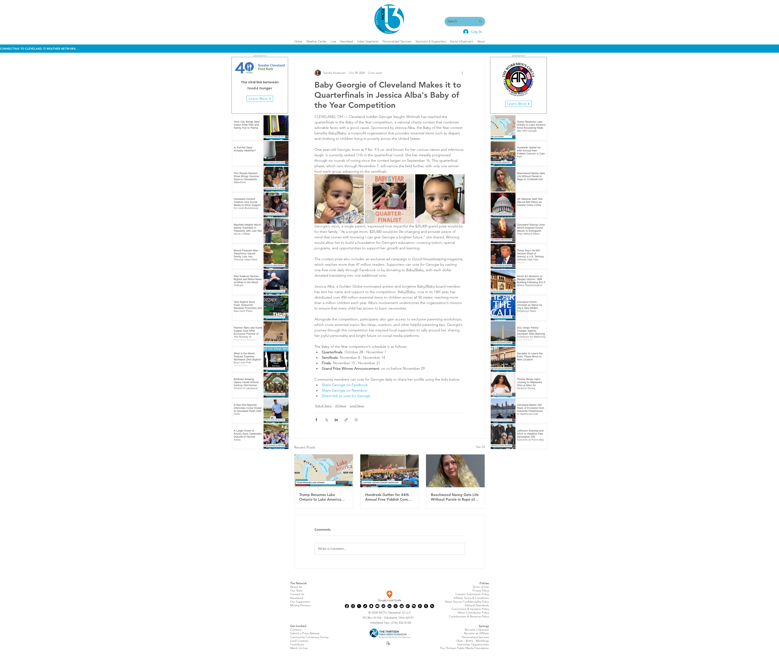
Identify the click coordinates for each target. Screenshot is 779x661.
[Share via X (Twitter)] (326, 420)
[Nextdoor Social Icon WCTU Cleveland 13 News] (414, 606)
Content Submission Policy (472, 594)
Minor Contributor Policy (473, 612)
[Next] (282, 85)
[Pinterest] (420, 606)
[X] (359, 606)
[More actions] (462, 72)
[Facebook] (347, 606)
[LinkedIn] (389, 606)
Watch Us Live (299, 648)
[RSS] (432, 606)
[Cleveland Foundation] (516, 107)
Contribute (297, 644)
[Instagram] (353, 606)
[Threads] (396, 606)
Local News (357, 406)
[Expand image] (339, 199)
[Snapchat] (371, 606)
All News (340, 406)
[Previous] (237, 85)
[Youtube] (377, 606)
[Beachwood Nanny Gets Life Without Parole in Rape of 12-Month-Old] (455, 470)
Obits (459, 641)
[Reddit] (402, 606)
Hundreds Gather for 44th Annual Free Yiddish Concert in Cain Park (389, 497)
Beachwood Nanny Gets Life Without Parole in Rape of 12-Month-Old (455, 497)
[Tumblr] (426, 606)
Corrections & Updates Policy (470, 609)
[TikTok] (365, 606)
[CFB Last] (267, 107)
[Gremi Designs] (521, 107)
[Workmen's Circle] (511, 107)
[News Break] (383, 606)
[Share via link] (346, 420)
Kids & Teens (323, 406)
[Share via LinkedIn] (336, 420)
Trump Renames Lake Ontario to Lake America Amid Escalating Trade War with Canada (322, 497)
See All (480, 447)
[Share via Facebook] (316, 420)
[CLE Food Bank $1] (262, 107)
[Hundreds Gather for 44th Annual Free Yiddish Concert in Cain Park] (389, 470)
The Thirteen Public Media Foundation (464, 648)
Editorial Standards (477, 605)
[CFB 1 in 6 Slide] (257, 107)
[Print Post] (356, 420)
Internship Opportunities (473, 644)
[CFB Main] (253, 107)
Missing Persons (300, 605)
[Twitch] (408, 606)
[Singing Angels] (525, 107)
